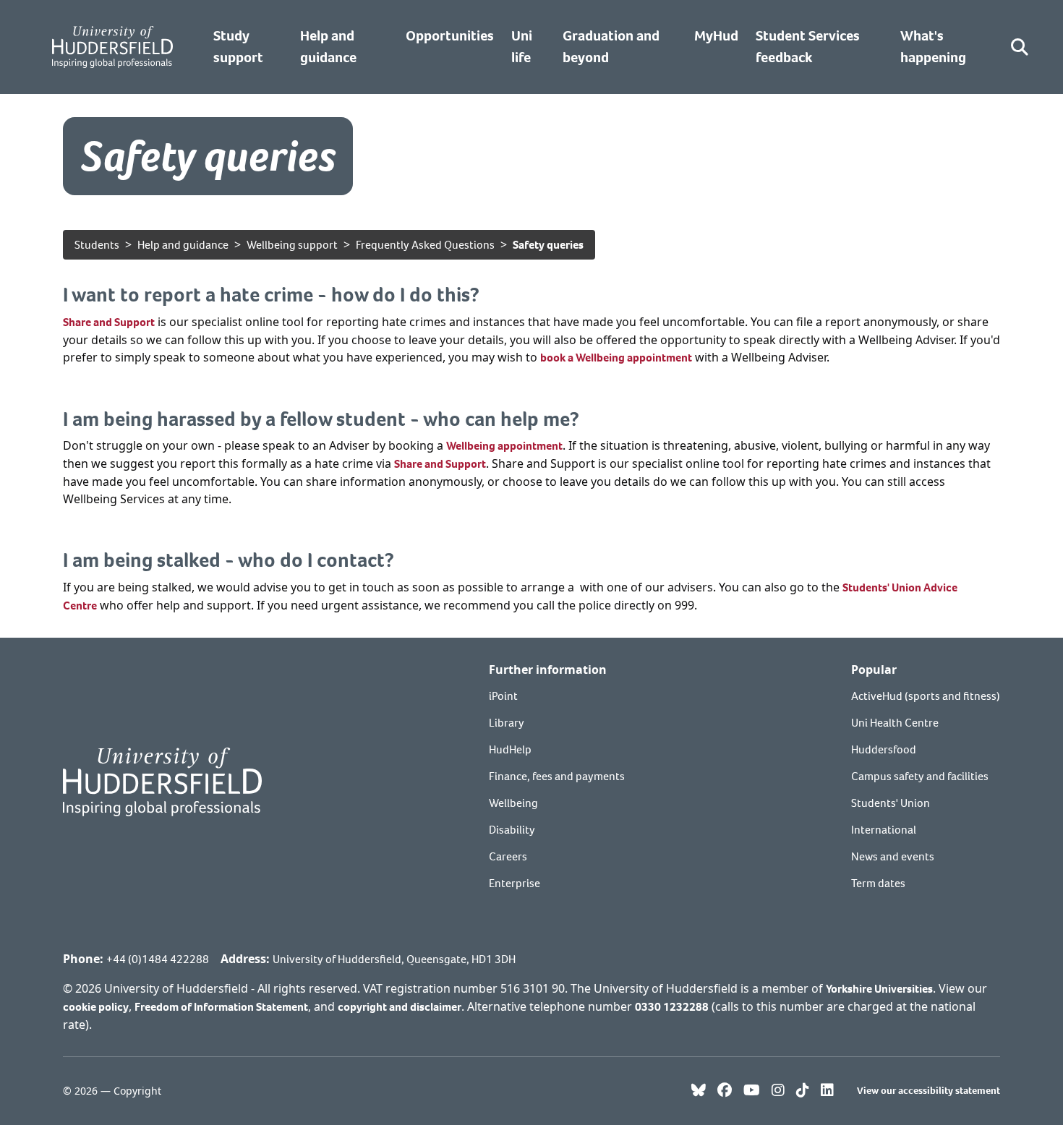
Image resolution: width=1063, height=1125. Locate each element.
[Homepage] (112, 47)
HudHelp (510, 749)
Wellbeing (513, 802)
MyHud (716, 36)
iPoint (503, 695)
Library (506, 722)
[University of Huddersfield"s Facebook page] (724, 1091)
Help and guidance (183, 244)
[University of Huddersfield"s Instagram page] (778, 1091)
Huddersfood (883, 749)
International (883, 829)
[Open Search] (1019, 47)
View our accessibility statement (928, 1091)
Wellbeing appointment (504, 445)
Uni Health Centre (895, 722)
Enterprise (514, 883)
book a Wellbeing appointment (616, 357)
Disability (512, 829)
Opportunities (450, 36)
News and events (892, 856)
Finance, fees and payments (557, 776)
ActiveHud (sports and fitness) (925, 695)
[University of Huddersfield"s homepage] (162, 781)
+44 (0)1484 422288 (157, 959)
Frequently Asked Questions (425, 244)
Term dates (878, 883)
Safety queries (548, 244)
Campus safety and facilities (920, 776)
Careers (508, 856)
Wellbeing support (292, 244)
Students (96, 244)
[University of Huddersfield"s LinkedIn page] (827, 1091)
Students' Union (890, 802)
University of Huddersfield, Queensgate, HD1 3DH (394, 959)
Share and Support (109, 322)
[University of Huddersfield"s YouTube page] (751, 1091)
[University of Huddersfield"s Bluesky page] (698, 1091)
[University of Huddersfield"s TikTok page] (802, 1091)
